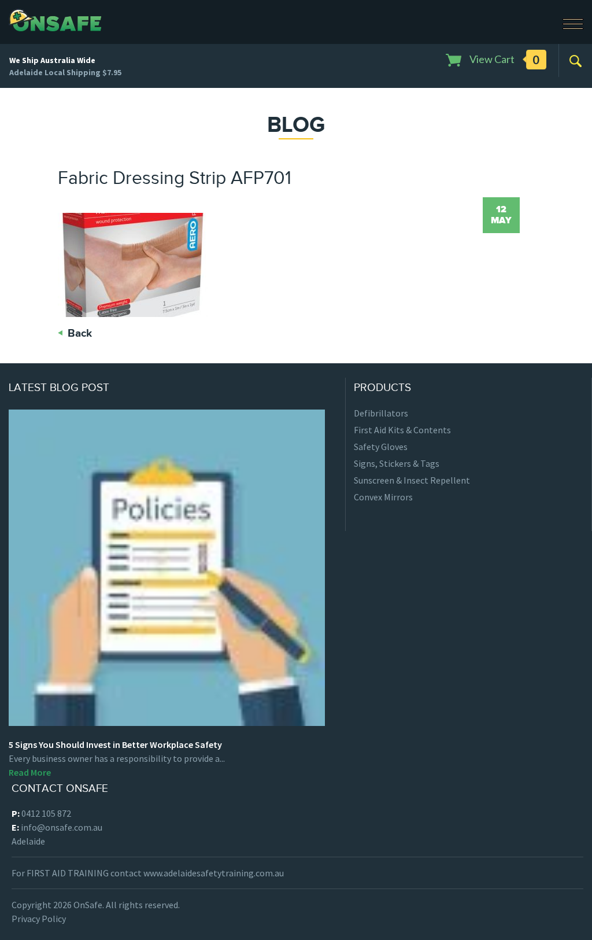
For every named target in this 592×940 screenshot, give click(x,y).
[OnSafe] (55, 18)
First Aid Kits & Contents (402, 430)
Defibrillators (381, 413)
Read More (30, 772)
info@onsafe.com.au (61, 827)
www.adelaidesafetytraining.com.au (213, 873)
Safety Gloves (381, 446)
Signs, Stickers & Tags (396, 463)
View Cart (503, 60)
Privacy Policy (39, 918)
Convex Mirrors (383, 497)
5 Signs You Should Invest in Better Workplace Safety (115, 744)
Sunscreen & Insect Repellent (412, 480)
